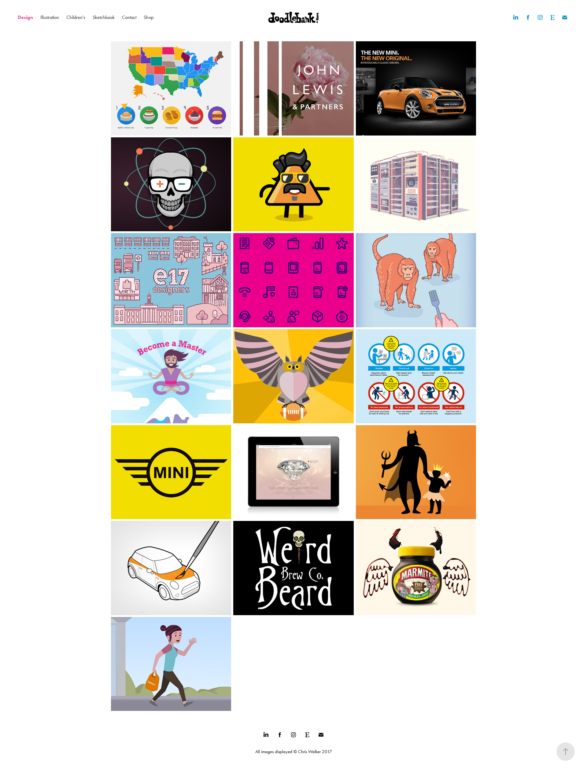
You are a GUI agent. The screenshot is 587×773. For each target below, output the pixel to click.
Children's (75, 17)
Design (25, 17)
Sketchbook (104, 17)
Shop (148, 17)
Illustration (49, 17)
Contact (129, 17)
